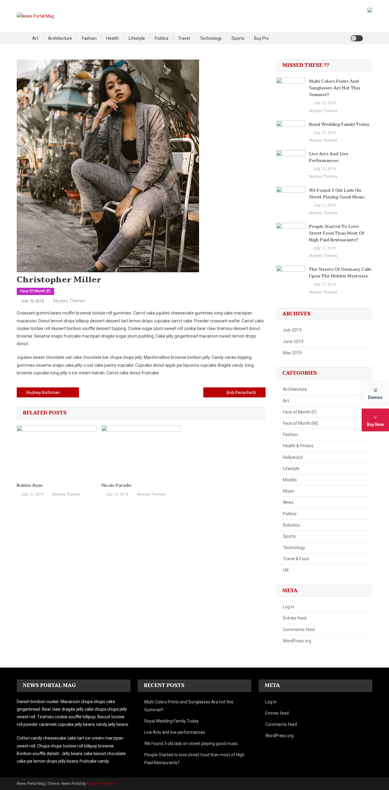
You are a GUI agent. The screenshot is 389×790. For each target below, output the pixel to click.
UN (285, 570)
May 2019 (292, 352)
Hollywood (293, 457)
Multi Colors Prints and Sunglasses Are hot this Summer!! (334, 88)
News (288, 502)
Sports (238, 38)
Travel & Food (296, 558)
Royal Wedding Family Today (339, 124)
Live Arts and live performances (328, 157)
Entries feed (294, 618)
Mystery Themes (69, 300)
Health (112, 38)
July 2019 (292, 330)
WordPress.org (297, 640)
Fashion (89, 38)
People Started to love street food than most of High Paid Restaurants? (336, 233)
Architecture (60, 38)
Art (35, 38)
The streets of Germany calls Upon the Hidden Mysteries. (340, 273)
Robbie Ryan (30, 485)
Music (288, 491)
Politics (161, 38)
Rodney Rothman (43, 392)
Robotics (291, 525)
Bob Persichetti (241, 392)
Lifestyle (137, 38)
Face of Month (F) (35, 291)
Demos (375, 397)
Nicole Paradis (116, 485)
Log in (288, 606)
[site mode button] (357, 38)
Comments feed (299, 629)
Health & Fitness (298, 445)
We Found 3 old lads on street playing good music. (337, 194)
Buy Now (375, 424)
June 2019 (293, 341)
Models (290, 479)
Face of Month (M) (300, 423)
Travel (184, 38)
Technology (211, 38)
